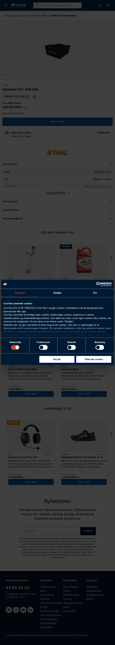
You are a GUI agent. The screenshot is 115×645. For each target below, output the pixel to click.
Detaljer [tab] (57, 293)
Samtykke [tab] (20, 293)
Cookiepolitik (78, 335)
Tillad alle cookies (93, 359)
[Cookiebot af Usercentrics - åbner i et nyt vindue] (98, 284)
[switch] (43, 347)
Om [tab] (95, 293)
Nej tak (56, 359)
